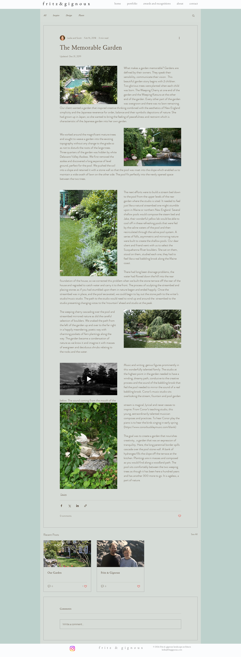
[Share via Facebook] (61, 505)
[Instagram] (72, 648)
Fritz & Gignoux (110, 572)
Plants (81, 15)
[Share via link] (85, 505)
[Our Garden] (67, 553)
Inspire (56, 15)
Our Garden (55, 572)
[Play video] (88, 379)
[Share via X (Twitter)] (69, 505)
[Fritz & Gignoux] (120, 553)
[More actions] (179, 38)
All (44, 15)
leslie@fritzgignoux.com (172, 649)
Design (69, 15)
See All (194, 534)
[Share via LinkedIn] (77, 505)
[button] (193, 15)
